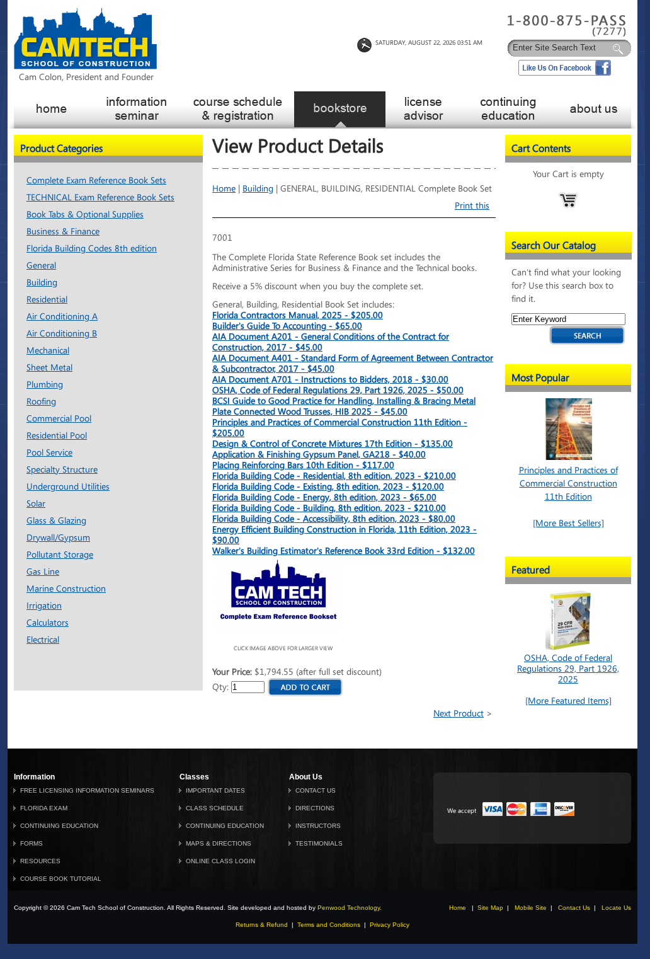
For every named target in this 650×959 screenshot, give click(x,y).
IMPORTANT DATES (215, 790)
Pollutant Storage (59, 554)
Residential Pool (56, 435)
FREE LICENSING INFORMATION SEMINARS (87, 790)
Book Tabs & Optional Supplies (85, 214)
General (41, 265)
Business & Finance (63, 231)
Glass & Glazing (56, 520)
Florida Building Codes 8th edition (91, 248)
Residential (46, 299)
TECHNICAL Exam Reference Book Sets (100, 197)
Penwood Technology (348, 907)
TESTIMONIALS (319, 843)
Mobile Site (531, 907)
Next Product (458, 713)
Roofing (41, 401)
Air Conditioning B (61, 333)
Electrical (42, 640)
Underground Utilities (68, 486)
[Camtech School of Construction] (85, 66)
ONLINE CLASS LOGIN (220, 861)
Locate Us (616, 907)
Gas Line (42, 571)
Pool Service (49, 452)
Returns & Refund (262, 924)
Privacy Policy (389, 924)
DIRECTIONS (314, 808)
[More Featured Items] (568, 701)
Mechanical (47, 350)
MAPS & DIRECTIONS (218, 843)
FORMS (31, 843)
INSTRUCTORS (318, 825)
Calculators (47, 622)
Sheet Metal (49, 367)
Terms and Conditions (328, 924)
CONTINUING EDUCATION (59, 825)
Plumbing (44, 384)
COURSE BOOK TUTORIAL (60, 878)
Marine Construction (66, 588)
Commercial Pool (58, 418)
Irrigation (44, 605)
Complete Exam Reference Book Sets (96, 180)
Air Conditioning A (62, 316)
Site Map (490, 907)
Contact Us (574, 907)
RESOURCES (40, 861)
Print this (472, 205)
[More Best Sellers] (568, 523)
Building (41, 282)
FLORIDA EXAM (43, 808)
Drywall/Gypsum (58, 537)
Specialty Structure (62, 469)
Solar (35, 503)
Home (224, 188)
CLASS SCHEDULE (215, 808)
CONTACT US (315, 790)
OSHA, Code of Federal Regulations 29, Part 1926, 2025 (568, 669)
